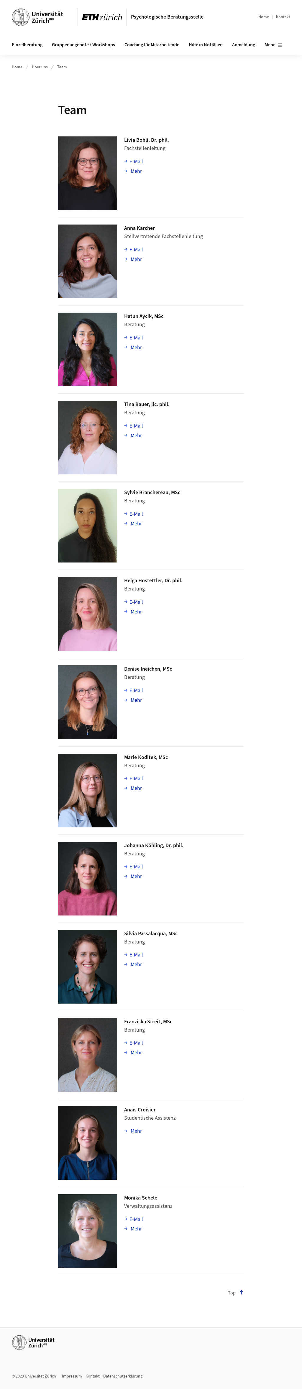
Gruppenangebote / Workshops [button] (83, 45)
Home (263, 17)
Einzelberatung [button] (27, 45)
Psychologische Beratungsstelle (167, 17)
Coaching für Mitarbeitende (151, 45)
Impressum (72, 1376)
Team (62, 67)
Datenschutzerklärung (122, 1376)
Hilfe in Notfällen (206, 45)
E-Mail (136, 161)
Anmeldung (243, 45)
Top (232, 1293)
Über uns (40, 67)
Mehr (270, 45)
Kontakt (283, 17)
